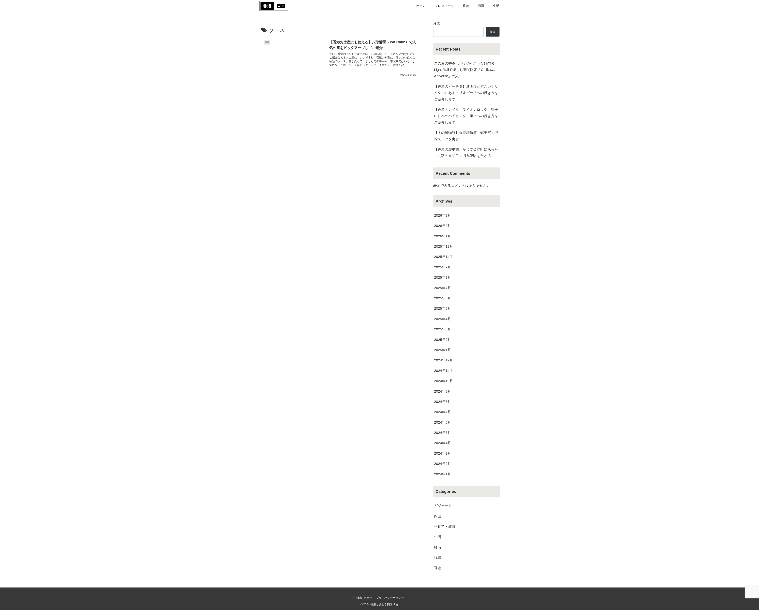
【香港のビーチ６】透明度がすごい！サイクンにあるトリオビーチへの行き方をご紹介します (466, 93)
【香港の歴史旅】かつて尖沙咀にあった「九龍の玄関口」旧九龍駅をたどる (466, 153)
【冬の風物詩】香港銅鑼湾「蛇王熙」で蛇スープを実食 (466, 136)
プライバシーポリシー (390, 597)
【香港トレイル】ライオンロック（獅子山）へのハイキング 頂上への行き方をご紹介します (466, 116)
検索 (436, 24)
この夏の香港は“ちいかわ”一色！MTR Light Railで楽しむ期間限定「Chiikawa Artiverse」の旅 (464, 69)
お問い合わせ (363, 597)
